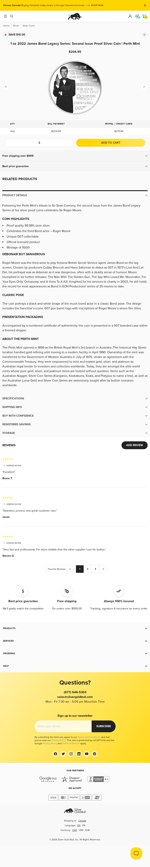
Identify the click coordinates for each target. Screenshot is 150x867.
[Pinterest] (94, 754)
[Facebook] (55, 754)
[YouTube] (87, 754)
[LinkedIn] (79, 754)
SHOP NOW (97, 5)
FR (83, 825)
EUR (87, 830)
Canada (82, 820)
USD (81, 830)
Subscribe (103, 726)
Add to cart (110, 142)
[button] (75, 156)
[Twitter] (63, 754)
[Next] (144, 86)
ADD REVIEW (134, 445)
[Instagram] (71, 754)
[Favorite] (144, 35)
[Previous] (6, 86)
